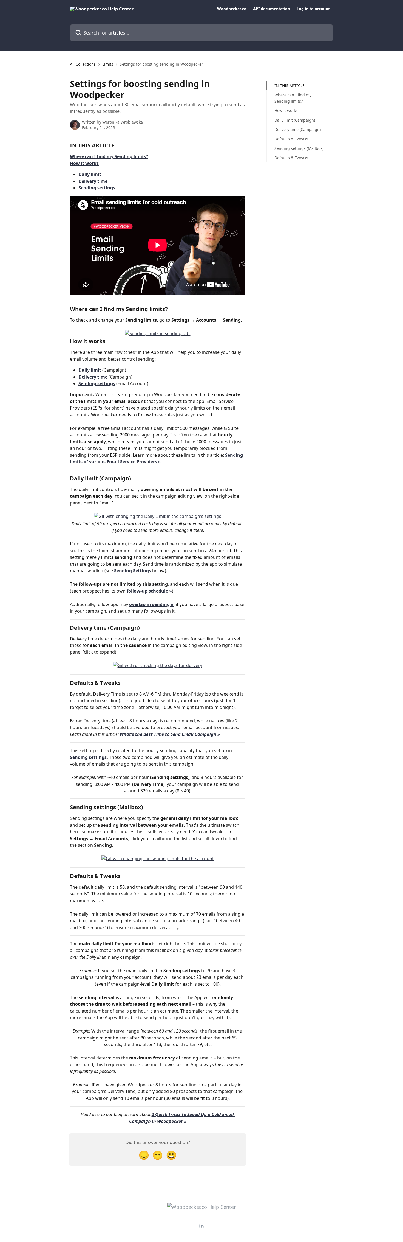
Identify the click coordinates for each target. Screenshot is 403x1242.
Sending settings (96, 188)
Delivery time (92, 181)
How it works (84, 163)
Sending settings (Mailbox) (298, 148)
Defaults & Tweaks (291, 138)
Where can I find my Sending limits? (109, 156)
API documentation (271, 9)
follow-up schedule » (149, 591)
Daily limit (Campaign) (294, 119)
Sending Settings (132, 571)
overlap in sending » (151, 604)
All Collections (83, 64)
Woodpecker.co (231, 9)
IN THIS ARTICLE (289, 85)
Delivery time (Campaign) (297, 129)
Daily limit (89, 174)
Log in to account (313, 9)
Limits (107, 64)
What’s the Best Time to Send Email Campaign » (170, 734)
